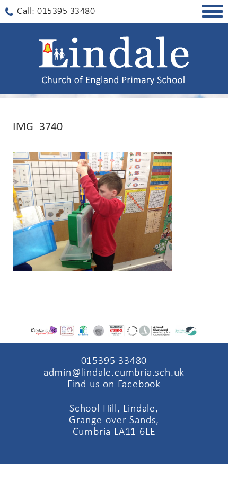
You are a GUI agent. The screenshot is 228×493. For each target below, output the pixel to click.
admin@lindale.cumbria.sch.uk (114, 373)
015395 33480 (114, 361)
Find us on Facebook (114, 384)
